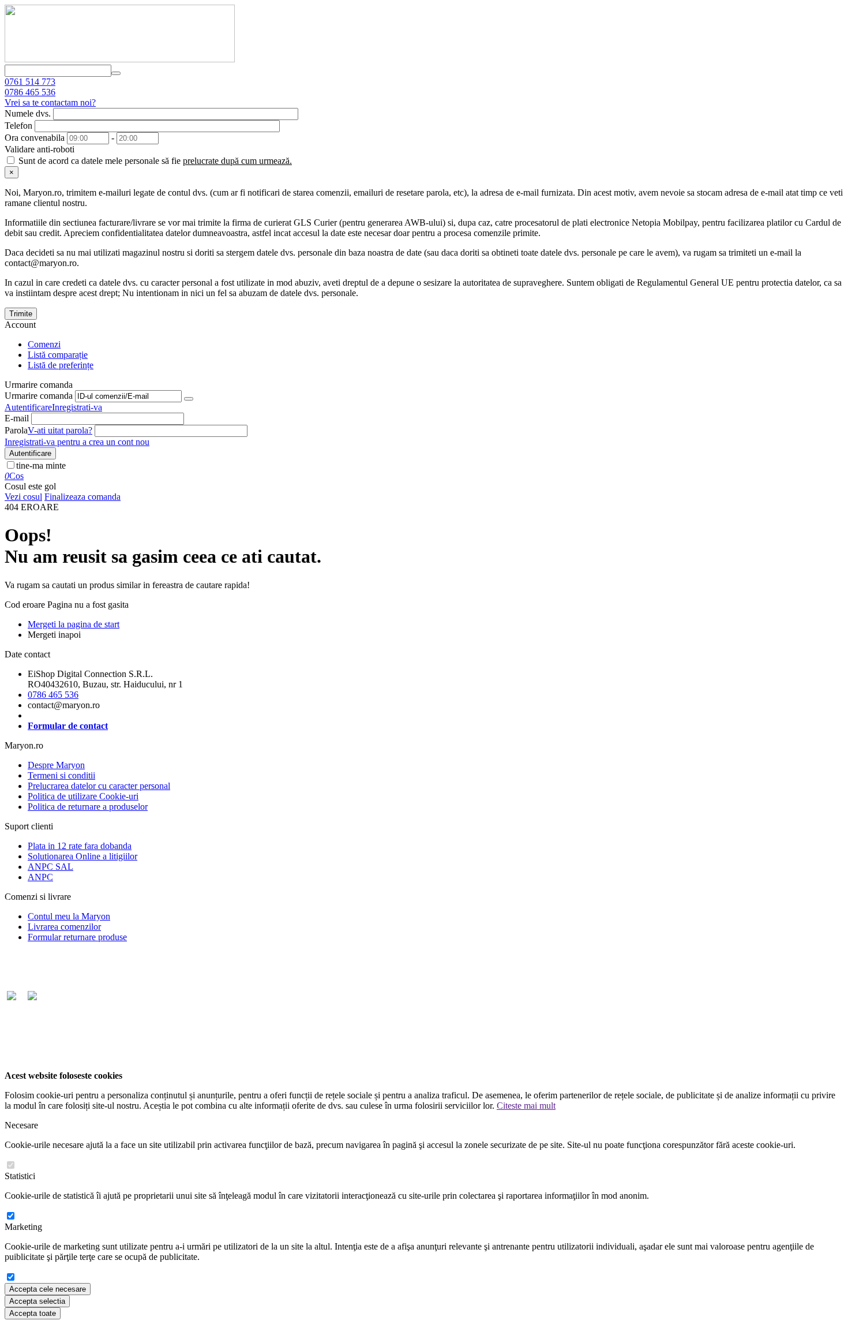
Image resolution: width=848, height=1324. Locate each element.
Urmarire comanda (39, 396)
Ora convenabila (35, 138)
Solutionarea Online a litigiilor (82, 856)
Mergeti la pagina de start (73, 624)
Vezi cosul (23, 497)
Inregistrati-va (77, 407)
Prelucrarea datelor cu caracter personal (99, 786)
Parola (16, 430)
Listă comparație (58, 355)
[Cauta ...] (116, 73)
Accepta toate (32, 1313)
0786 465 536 (30, 92)
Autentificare (28, 407)
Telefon (18, 125)
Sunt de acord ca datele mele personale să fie (154, 161)
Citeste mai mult (526, 1105)
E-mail (17, 418)
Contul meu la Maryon (69, 916)
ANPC (40, 877)
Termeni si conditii (61, 775)
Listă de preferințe (60, 365)
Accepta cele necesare (47, 1289)
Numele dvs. (28, 113)
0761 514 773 (30, 82)
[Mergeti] (188, 399)
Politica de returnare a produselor (88, 806)
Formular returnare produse (77, 937)
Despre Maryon (56, 765)
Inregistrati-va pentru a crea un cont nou (77, 442)
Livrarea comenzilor (64, 927)
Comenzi (44, 344)
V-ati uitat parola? (60, 430)
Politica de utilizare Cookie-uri (83, 796)
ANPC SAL (50, 867)
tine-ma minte (41, 465)
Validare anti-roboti (39, 149)
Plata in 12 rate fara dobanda (80, 846)
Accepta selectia (37, 1301)
